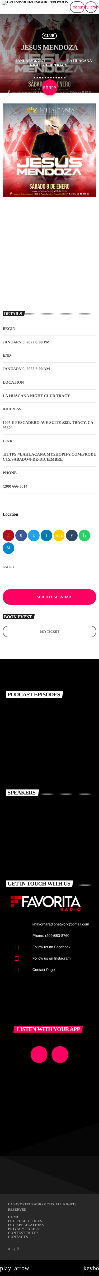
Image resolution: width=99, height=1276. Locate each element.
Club (49, 36)
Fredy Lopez (44, 855)
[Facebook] (18, 1249)
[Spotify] (9, 1249)
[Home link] (35, 7)
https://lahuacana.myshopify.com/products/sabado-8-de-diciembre (49, 457)
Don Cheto (42, 832)
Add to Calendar (53, 597)
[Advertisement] (49, 252)
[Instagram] (14, 1249)
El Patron (40, 809)
